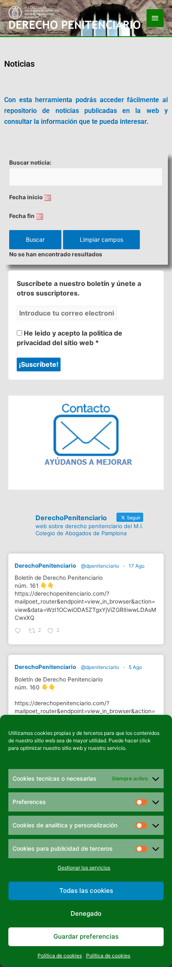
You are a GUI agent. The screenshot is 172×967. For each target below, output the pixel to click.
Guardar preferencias (86, 936)
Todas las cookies (86, 890)
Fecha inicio (26, 197)
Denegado (86, 913)
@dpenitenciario (100, 566)
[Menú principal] (155, 18)
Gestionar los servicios (84, 867)
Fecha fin (22, 216)
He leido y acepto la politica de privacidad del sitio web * (69, 337)
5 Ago (135, 667)
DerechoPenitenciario (45, 565)
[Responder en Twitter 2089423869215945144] (20, 631)
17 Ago (136, 566)
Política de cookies (60, 955)
